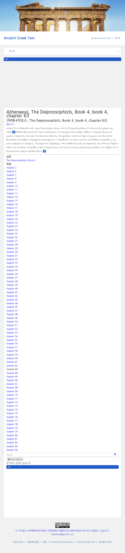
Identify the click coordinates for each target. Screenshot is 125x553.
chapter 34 (12, 267)
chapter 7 (11, 175)
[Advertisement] (62, 84)
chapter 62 (12, 366)
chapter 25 (12, 233)
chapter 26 (12, 237)
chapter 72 (12, 402)
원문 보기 (10, 124)
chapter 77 (12, 420)
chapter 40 (12, 288)
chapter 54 (12, 336)
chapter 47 (12, 311)
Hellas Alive (18, 542)
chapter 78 (12, 424)
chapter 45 (12, 307)
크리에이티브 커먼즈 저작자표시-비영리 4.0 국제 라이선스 (55, 531)
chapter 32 (12, 259)
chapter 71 (12, 399)
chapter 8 (11, 179)
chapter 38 (12, 281)
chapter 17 (12, 208)
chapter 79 (12, 428)
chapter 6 (11, 171)
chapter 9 (11, 182)
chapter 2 (11, 168)
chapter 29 (12, 248)
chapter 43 (12, 300)
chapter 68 (12, 387)
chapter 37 (12, 277)
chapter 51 (12, 325)
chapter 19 (12, 215)
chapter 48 (12, 314)
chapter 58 (12, 351)
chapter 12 (12, 193)
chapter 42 (12, 296)
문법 (44, 542)
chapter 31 (12, 256)
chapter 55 (12, 340)
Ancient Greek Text (19, 38)
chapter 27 (12, 241)
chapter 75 (12, 413)
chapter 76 (12, 417)
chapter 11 (12, 189)
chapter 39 (12, 285)
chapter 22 (12, 223)
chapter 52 (12, 329)
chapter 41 (12, 292)
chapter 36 (12, 274)
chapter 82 (12, 442)
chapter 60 (12, 358)
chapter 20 (12, 219)
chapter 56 (12, 343)
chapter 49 (12, 318)
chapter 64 (12, 373)
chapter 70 (12, 395)
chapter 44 (12, 303)
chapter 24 (12, 230)
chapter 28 (12, 244)
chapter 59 (12, 355)
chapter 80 (12, 435)
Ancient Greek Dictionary (61, 542)
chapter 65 (12, 376)
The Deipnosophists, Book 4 (20, 160)
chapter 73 (12, 406)
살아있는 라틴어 (105, 542)
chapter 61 (12, 362)
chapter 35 (12, 270)
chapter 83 (12, 446)
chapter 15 (12, 201)
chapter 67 (12, 384)
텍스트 (117, 38)
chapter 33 (12, 263)
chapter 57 (12, 347)
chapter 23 (12, 226)
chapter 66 (12, 380)
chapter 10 (12, 186)
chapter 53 (12, 332)
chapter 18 (12, 212)
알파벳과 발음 (33, 542)
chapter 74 (12, 410)
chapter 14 (12, 197)
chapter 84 (12, 450)
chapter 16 (12, 204)
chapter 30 (12, 252)
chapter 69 (12, 391)
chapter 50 (12, 322)
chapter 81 (12, 439)
